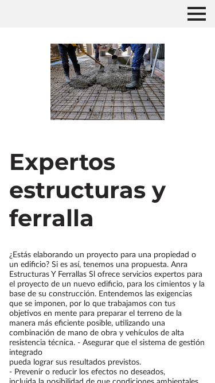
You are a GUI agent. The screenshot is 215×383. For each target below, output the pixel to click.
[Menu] (196, 14)
